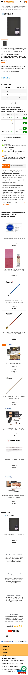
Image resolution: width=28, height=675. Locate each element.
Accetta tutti (22, 671)
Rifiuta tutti (22, 673)
